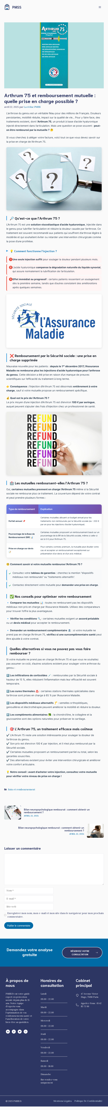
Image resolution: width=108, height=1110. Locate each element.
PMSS (16, 7)
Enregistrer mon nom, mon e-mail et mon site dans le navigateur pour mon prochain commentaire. (55, 915)
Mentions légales (62, 1101)
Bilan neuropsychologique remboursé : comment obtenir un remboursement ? (57, 811)
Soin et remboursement (21, 789)
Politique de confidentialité (88, 1101)
